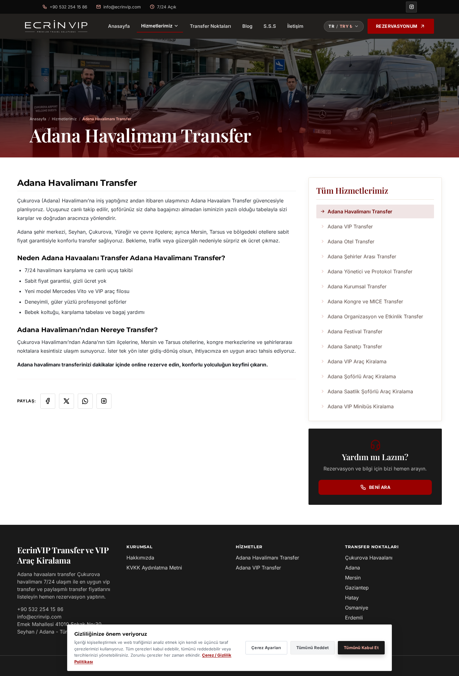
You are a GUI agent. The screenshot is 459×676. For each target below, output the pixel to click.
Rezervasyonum (396, 26)
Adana (352, 567)
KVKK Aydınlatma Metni (154, 567)
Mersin (353, 577)
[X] (66, 401)
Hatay (352, 597)
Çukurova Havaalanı (368, 557)
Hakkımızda (140, 557)
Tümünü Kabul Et (361, 647)
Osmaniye (356, 607)
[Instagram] (411, 7)
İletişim (295, 26)
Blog (247, 26)
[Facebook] (47, 401)
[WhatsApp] (85, 401)
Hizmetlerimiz (156, 26)
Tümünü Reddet (312, 647)
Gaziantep (357, 587)
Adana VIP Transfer (258, 567)
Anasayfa (119, 26)
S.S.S (270, 26)
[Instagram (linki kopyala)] (103, 401)
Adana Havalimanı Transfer (267, 557)
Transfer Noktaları (210, 26)
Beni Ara (379, 487)
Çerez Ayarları (266, 647)
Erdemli (354, 617)
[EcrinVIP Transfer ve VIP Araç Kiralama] (56, 26)
